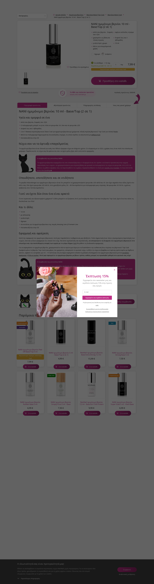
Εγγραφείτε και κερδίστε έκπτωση (97, 298)
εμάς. (97, 305)
